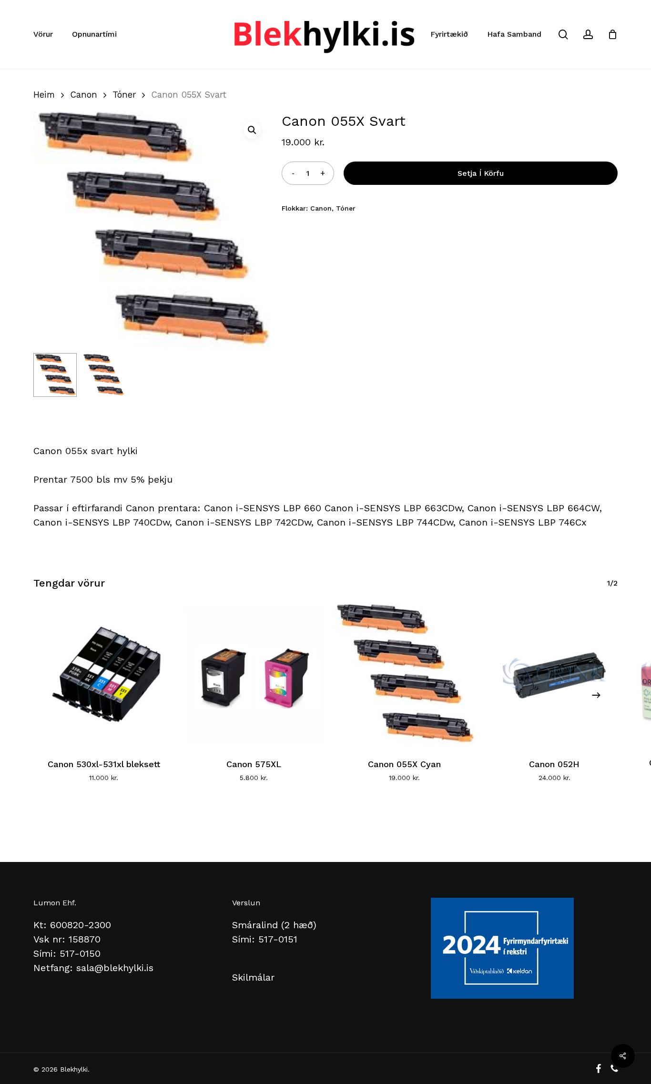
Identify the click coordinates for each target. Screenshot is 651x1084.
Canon (83, 95)
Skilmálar (253, 977)
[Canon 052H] (554, 674)
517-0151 (277, 939)
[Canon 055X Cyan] (404, 674)
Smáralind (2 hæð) (274, 925)
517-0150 (80, 953)
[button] (252, 130)
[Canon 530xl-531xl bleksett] (103, 674)
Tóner (124, 95)
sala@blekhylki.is (114, 967)
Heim (44, 95)
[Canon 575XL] (253, 674)
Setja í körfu (481, 173)
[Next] (596, 695)
